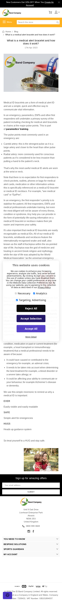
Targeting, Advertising (32, 300)
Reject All (31, 308)
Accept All (31, 328)
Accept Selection (31, 318)
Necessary (24, 293)
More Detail (31, 336)
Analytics (41, 293)
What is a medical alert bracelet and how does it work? (31, 42)
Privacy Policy (44, 287)
